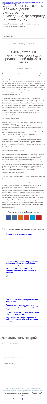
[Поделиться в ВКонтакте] (14, 217)
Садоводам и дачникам (23, 68)
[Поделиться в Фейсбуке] (8, 217)
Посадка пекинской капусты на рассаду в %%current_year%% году (22, 313)
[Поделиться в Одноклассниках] (20, 217)
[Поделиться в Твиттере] (32, 217)
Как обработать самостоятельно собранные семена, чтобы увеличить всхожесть (21, 270)
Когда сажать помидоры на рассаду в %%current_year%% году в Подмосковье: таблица (22, 319)
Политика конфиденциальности (23, 399)
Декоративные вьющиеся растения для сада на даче (22, 300)
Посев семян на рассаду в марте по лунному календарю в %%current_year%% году (22, 307)
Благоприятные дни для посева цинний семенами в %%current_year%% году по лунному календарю (22, 263)
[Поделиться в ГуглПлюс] (26, 217)
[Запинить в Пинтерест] (39, 217)
